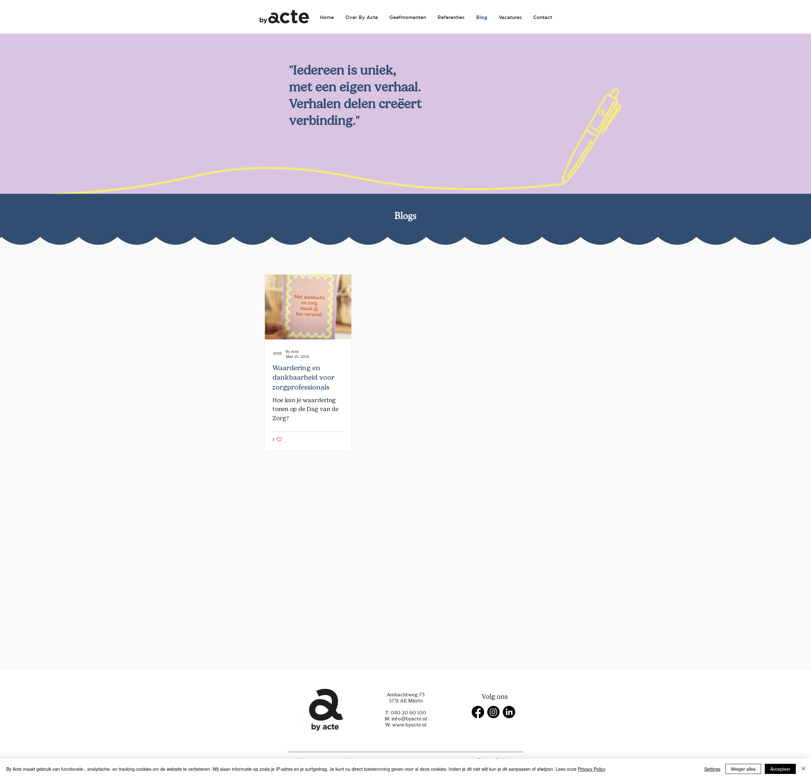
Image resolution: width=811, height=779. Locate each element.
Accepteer (780, 769)
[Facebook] (478, 712)
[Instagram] (493, 712)
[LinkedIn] (509, 712)
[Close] (803, 769)
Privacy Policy (591, 769)
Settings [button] (712, 769)
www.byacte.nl (409, 725)
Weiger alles (743, 769)
